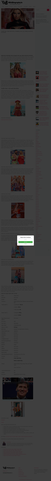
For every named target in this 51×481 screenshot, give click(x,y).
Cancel (25, 244)
